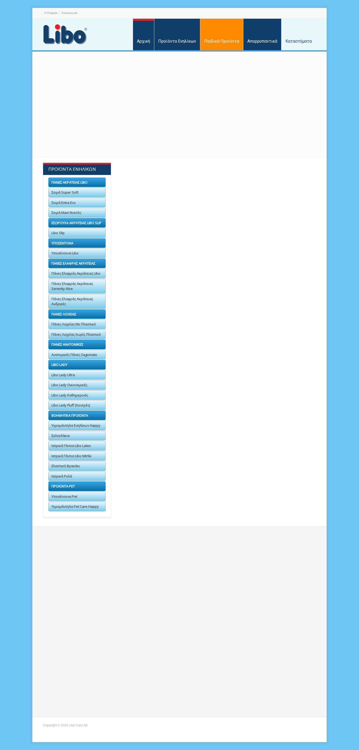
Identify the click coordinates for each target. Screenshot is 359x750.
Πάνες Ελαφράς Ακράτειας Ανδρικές (72, 301)
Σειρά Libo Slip (152, 216)
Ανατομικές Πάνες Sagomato (74, 354)
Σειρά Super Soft (154, 183)
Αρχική (143, 41)
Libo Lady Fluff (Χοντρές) (71, 405)
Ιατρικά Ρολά (284, 461)
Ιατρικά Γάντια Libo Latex (283, 437)
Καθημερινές (284, 380)
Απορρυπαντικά (262, 41)
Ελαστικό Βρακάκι (219, 461)
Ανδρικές (283, 281)
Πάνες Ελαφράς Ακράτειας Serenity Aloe (72, 286)
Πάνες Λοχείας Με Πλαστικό (74, 324)
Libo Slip (58, 232)
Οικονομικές (219, 380)
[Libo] (65, 34)
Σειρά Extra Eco (219, 183)
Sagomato (152, 347)
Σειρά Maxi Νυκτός (283, 183)
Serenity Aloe (219, 281)
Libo (154, 281)
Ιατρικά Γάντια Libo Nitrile (154, 465)
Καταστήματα (298, 41)
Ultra (154, 380)
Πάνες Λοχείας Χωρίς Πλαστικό (76, 334)
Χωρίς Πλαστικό (217, 314)
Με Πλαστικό (153, 314)
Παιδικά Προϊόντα (221, 41)
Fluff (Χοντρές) (152, 400)
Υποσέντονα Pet (154, 501)
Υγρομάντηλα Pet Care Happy (217, 505)
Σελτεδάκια (218, 433)
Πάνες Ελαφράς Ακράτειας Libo (76, 273)
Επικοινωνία (69, 12)
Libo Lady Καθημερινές (70, 395)
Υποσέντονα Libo (152, 249)
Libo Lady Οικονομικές (69, 384)
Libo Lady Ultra (63, 375)
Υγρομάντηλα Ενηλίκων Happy (154, 437)
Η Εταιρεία (50, 12)
